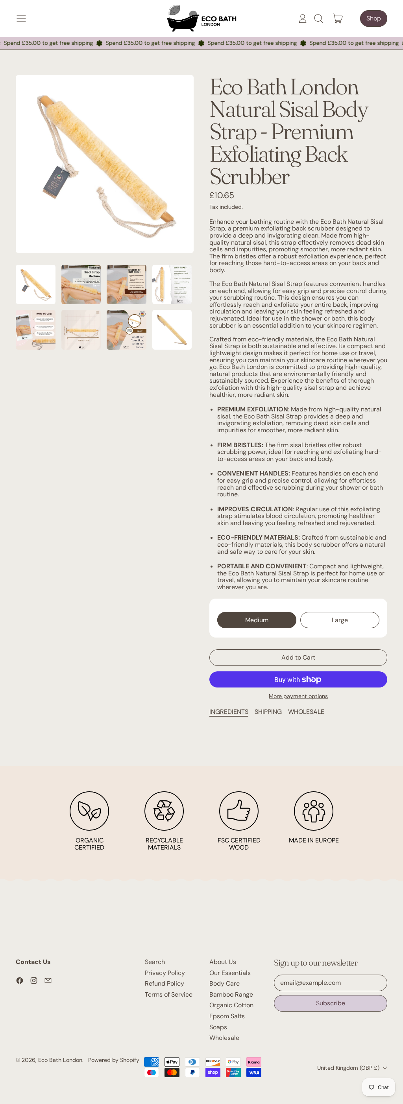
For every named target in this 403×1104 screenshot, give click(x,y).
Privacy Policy (165, 973)
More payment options (298, 696)
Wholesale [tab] (306, 712)
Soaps (218, 1027)
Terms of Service (168, 994)
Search (155, 962)
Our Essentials (230, 973)
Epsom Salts (227, 1016)
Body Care (224, 983)
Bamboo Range (231, 994)
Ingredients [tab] (228, 712)
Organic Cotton (231, 1005)
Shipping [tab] (268, 712)
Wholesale (224, 1038)
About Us (222, 962)
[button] (318, 18)
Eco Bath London (60, 1059)
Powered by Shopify (113, 1059)
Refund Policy (164, 983)
